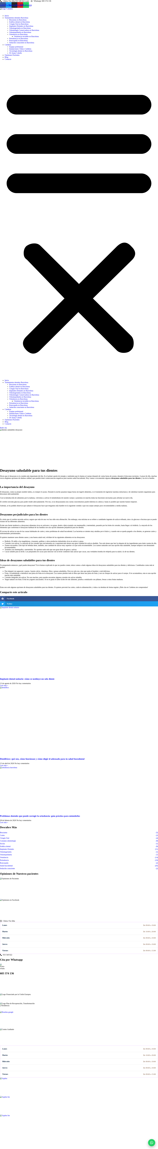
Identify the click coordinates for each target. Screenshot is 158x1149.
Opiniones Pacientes (12, 55)
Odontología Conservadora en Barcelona (24, 30)
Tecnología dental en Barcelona (20, 51)
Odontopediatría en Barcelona (20, 32)
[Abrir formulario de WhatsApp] (151, 1142)
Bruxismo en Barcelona (17, 20)
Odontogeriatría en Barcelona (20, 28)
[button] (79, 220)
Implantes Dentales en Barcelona (21, 26)
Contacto (8, 59)
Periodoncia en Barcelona (18, 38)
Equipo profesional (16, 47)
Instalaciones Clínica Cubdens (20, 49)
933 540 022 (8, 1139)
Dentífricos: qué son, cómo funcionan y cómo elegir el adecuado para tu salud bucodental (42, 759)
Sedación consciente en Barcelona (21, 43)
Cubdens (8, 45)
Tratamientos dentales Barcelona (16, 18)
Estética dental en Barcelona (19, 22)
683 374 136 (11, 1142)
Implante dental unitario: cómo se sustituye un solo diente (27, 679)
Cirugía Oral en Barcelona (18, 24)
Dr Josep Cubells (15, 53)
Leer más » (4, 685)
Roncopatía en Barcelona (18, 41)
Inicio (7, 16)
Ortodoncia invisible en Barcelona (26, 36)
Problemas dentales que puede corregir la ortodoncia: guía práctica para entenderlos (40, 816)
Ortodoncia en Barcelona (18, 34)
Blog (6, 57)
